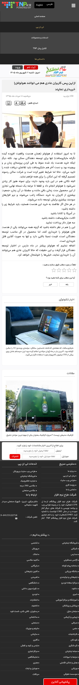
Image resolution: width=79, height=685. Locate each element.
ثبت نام (31, 67)
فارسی (50, 4)
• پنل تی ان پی (69, 475)
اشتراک (14, 456)
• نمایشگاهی (33, 657)
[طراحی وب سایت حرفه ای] (16, 5)
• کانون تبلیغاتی (31, 571)
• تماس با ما (71, 489)
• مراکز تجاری (33, 651)
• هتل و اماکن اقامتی (69, 662)
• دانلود (75, 588)
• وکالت (35, 674)
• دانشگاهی (33, 583)
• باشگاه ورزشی (72, 571)
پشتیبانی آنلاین (60, 682)
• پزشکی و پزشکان (70, 605)
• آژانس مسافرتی (71, 560)
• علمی (75, 628)
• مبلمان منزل (73, 611)
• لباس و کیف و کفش (29, 645)
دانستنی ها (40, 59)
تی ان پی (40, 27)
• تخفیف (35, 605)
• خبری (76, 594)
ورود (17, 67)
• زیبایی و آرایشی (71, 617)
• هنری (36, 662)
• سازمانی (34, 634)
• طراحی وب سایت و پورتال (25, 471)
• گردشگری (74, 645)
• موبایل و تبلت (32, 668)
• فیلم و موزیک (32, 628)
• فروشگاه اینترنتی (28, 476)
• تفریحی (35, 577)
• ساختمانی (34, 617)
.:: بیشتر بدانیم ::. (39, 535)
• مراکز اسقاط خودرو (70, 583)
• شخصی (35, 543)
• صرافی (75, 622)
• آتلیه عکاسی (32, 560)
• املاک (36, 554)
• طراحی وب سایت (68, 480)
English (39, 5)
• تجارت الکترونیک (28, 481)
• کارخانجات (73, 634)
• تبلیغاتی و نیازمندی (69, 577)
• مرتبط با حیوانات (71, 657)
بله (66, 284)
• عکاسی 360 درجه (28, 485)
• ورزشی (75, 668)
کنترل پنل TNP (39, 48)
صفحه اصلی (39, 16)
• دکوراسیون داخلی (30, 588)
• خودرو (35, 594)
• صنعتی (35, 622)
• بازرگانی (35, 565)
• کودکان (74, 640)
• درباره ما (72, 471)
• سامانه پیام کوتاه (70, 565)
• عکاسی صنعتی (29, 490)
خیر (50, 284)
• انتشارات (34, 600)
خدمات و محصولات (39, 37)
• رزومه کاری (70, 485)
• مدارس (75, 554)
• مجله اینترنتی (72, 651)
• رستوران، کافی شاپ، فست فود (24, 611)
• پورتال (35, 548)
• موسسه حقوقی (71, 674)
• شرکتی (75, 548)
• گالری (36, 640)
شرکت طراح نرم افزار (65, 495)
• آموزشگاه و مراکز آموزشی (67, 600)
